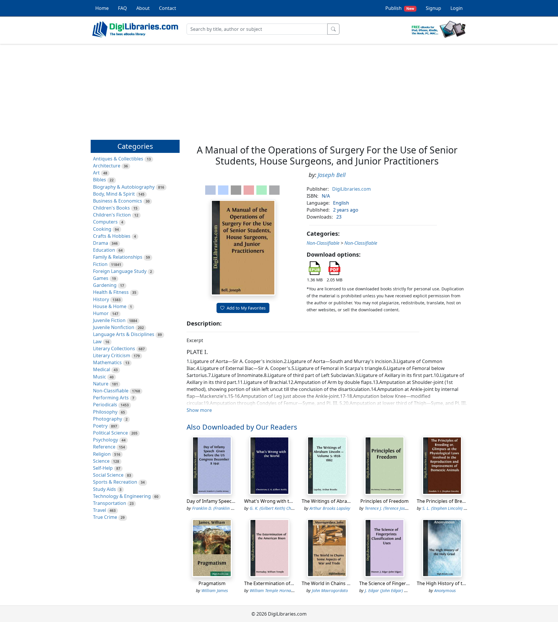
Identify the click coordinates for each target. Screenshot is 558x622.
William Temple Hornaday (274, 590)
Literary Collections (114, 348)
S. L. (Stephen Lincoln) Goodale (450, 508)
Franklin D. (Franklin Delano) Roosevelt (228, 508)
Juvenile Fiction (109, 320)
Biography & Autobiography (124, 187)
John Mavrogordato (330, 590)
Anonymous (445, 590)
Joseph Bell (332, 175)
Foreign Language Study (119, 271)
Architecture (106, 165)
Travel (99, 510)
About (143, 8)
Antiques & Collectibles (118, 159)
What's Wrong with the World (276, 501)
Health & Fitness (111, 292)
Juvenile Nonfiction (113, 327)
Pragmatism (212, 583)
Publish (399, 8)
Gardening (105, 285)
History (101, 299)
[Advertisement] (279, 89)
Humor (101, 313)
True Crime (105, 517)
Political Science (110, 433)
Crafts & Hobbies (111, 236)
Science (101, 461)
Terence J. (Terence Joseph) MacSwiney (399, 508)
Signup (433, 8)
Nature (100, 383)
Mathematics (107, 362)
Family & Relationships (117, 257)
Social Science (108, 475)
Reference (104, 447)
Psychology (105, 440)
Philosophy (105, 412)
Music (99, 376)
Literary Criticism (111, 355)
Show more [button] (199, 410)
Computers (105, 222)
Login (456, 8)
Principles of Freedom (384, 501)
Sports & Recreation (115, 482)
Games (100, 278)
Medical (101, 369)
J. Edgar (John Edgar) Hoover (391, 590)
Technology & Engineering (122, 496)
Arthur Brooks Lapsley (330, 508)
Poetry (100, 426)
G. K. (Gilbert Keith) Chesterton (278, 508)
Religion (102, 454)
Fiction (100, 264)
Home (102, 8)
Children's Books (111, 208)
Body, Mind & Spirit (114, 194)
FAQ (122, 8)
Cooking (102, 229)
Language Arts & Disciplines (123, 334)
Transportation (109, 503)
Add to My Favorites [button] (246, 308)
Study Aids (104, 489)
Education (104, 250)
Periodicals (105, 404)
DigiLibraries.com (351, 189)
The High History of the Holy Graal (454, 583)
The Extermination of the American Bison (289, 583)
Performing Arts (111, 397)
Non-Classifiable (110, 390)
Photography (107, 419)
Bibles (99, 179)
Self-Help (103, 468)
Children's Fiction (112, 215)
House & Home (109, 306)
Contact (167, 8)
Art (96, 172)
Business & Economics (117, 201)
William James (214, 590)
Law (97, 341)
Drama (100, 243)
